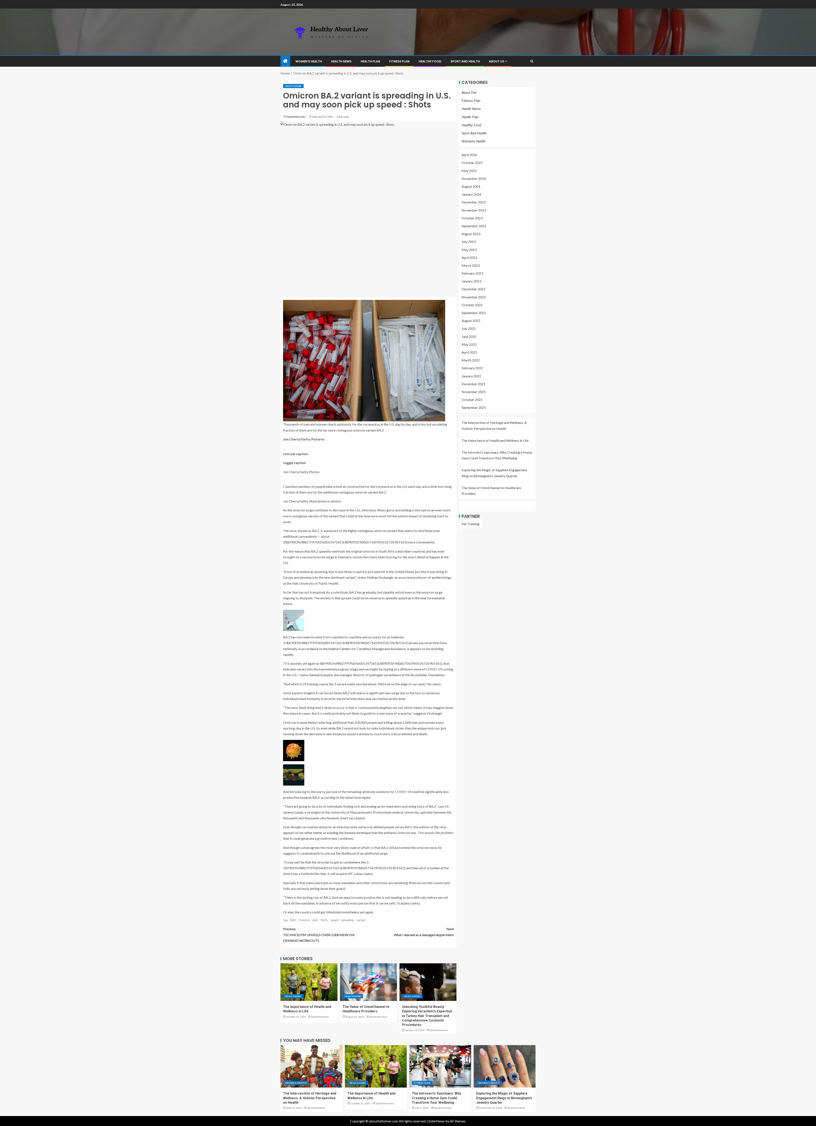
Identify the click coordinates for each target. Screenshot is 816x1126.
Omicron (304, 920)
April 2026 (469, 155)
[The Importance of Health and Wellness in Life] (308, 982)
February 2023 (472, 273)
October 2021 (472, 400)
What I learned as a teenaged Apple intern (424, 932)
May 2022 (469, 344)
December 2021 (473, 384)
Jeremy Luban (293, 812)
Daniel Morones (296, 116)
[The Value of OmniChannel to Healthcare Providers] (368, 982)
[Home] (285, 61)
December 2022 (473, 289)
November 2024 (474, 178)
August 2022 (471, 321)
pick (315, 920)
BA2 (293, 920)
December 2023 (473, 202)
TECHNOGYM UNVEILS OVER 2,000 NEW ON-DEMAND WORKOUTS (319, 934)
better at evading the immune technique (342, 833)
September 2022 (474, 313)
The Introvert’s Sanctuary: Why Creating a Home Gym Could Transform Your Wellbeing (436, 1098)
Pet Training (470, 524)
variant (361, 920)
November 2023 (474, 210)
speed (334, 920)
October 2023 (472, 218)
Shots (324, 920)
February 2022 (472, 368)
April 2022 (469, 352)
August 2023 (471, 234)
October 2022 (472, 305)
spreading (347, 920)
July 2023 (469, 242)
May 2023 (469, 250)
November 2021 (474, 392)
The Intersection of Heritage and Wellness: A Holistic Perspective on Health (309, 1098)
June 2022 (469, 336)
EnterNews (436, 1121)
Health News (341, 61)
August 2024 (471, 186)
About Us (496, 61)
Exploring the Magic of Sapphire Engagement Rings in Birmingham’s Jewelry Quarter (504, 1098)
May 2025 (469, 171)
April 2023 (469, 257)
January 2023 (471, 281)
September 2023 (474, 226)
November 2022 (474, 297)
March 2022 (471, 360)
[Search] (531, 61)
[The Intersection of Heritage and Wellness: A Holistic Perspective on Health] (311, 1066)
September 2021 (474, 408)
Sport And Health (465, 61)
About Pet (469, 93)
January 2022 (471, 376)
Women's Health (473, 141)
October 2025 (472, 163)
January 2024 (471, 194)
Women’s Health (308, 61)
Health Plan (370, 61)
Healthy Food (430, 61)
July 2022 (469, 329)
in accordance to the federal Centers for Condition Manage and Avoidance (352, 649)
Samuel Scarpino (321, 675)
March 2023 (471, 265)
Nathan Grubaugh (380, 577)
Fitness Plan (399, 61)
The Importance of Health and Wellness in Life (495, 440)
